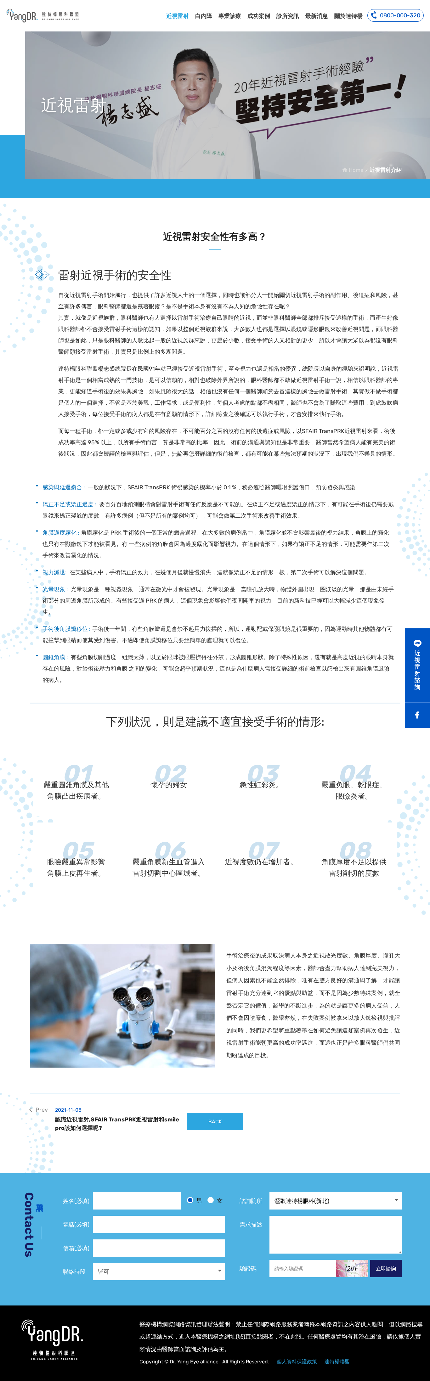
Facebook (417, 715)
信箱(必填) (76, 1248)
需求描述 (251, 1224)
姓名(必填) (76, 1201)
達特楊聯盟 (337, 1362)
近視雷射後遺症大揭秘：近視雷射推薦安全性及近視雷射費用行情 (42, 15)
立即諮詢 (386, 1269)
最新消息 (316, 16)
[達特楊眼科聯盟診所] (52, 1339)
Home (356, 170)
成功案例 (258, 16)
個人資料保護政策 (297, 1362)
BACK (215, 1122)
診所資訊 (287, 16)
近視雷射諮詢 (417, 670)
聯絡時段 (74, 1271)
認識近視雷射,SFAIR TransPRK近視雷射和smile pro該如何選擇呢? (117, 1119)
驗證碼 (248, 1268)
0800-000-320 (400, 15)
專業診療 (229, 16)
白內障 (203, 16)
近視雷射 (177, 16)
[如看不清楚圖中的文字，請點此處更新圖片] (352, 1268)
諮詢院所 (251, 1201)
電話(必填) (76, 1224)
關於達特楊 (348, 16)
